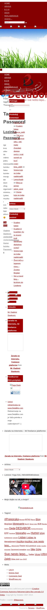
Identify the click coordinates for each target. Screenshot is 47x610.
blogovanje (18, 523)
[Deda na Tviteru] (14, 27)
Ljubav (22, 537)
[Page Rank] (15, 385)
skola (28, 549)
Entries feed (14, 573)
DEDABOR (23, 528)
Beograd (22, 519)
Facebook (12, 533)
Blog (38, 519)
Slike (33, 549)
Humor (35, 532)
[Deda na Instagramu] (29, 27)
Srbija (38, 549)
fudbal (28, 533)
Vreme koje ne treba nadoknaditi (18, 173)
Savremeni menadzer (18, 549)
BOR (40, 524)
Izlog (42, 533)
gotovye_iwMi (19, 132)
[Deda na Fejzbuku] (5, 27)
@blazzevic (18, 600)
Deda (12, 528)
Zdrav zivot (15, 559)
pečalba (39, 545)
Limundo (15, 538)
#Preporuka (11, 519)
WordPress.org (15, 579)
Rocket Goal (19, 123)
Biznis (33, 519)
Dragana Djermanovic (37, 528)
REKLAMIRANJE (11, 16)
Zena (21, 559)
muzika (20, 541)
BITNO (27, 519)
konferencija (8, 538)
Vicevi (37, 554)
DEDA (6, 13)
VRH (44, 554)
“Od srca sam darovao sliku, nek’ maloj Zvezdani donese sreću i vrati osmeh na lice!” (19, 148)
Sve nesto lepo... (16, 554)
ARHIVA (7, 6)
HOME (7, 3)
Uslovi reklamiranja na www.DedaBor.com (15, 405)
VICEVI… (8, 19)
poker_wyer (18, 189)
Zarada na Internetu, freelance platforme (22, 456)
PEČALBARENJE (31, 546)
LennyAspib (18, 180)
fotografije (21, 533)
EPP (6, 533)
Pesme (22, 546)
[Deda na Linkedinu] (39, 27)
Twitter (31, 554)
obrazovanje (15, 546)
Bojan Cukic (33, 524)
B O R (6, 10)
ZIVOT (25, 559)
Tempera (31, 608)
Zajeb (7, 558)
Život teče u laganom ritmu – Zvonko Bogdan (18, 266)
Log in (11, 570)
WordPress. (40, 608)
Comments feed (15, 576)
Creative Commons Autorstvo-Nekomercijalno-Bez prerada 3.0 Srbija (22, 592)
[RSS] (21, 27)
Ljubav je (31, 537)
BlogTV (27, 524)
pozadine (43, 545)
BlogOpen (8, 524)
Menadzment (10, 541)
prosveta (7, 549)
